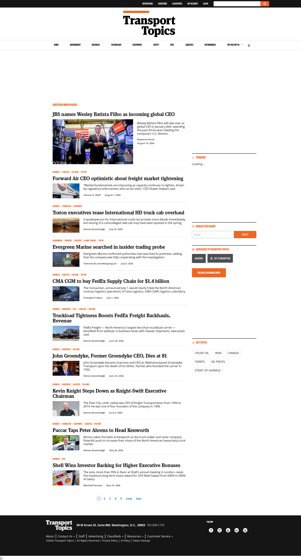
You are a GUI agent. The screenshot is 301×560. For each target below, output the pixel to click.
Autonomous (210, 44)
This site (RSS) (245, 530)
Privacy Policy (110, 540)
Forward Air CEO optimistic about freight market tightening (118, 178)
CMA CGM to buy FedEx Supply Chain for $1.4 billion (111, 281)
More (249, 45)
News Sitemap (141, 540)
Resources (134, 536)
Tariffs (200, 362)
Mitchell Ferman (92, 485)
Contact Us (65, 536)
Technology (116, 44)
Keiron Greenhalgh (94, 229)
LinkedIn (236, 530)
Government (75, 44)
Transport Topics (92, 297)
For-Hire (75, 172)
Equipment (137, 44)
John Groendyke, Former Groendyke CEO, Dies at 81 (110, 355)
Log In (205, 3)
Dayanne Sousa (146, 139)
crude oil (202, 353)
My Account (192, 3)
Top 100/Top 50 (233, 44)
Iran (218, 353)
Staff (82, 536)
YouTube (228, 530)
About (50, 536)
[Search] (264, 3)
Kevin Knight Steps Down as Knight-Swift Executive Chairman (109, 393)
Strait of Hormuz (208, 370)
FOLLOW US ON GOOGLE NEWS (209, 272)
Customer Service (159, 536)
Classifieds (177, 3)
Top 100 (83, 172)
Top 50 (101, 240)
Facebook (211, 530)
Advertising (147, 3)
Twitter (219, 530)
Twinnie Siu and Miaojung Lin (100, 263)
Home (56, 44)
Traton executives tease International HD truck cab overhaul (118, 212)
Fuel (172, 44)
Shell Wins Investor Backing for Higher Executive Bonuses (116, 465)
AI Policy (125, 540)
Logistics (189, 44)
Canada (233, 353)
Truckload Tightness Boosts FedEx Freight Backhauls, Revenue (111, 318)
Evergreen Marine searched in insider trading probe (109, 246)
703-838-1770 (155, 525)
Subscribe (162, 3)
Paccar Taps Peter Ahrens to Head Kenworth (101, 430)
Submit (245, 234)
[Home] (150, 24)
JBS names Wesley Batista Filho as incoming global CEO (114, 114)
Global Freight (90, 240)
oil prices (218, 362)
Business (96, 44)
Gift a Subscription (222, 258)
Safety (156, 44)
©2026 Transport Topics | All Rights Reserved (72, 540)
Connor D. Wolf (92, 195)
